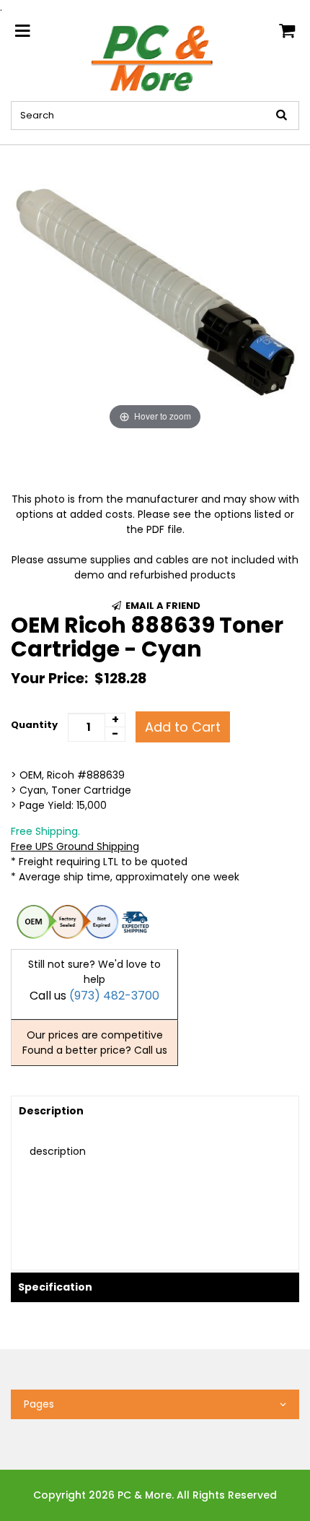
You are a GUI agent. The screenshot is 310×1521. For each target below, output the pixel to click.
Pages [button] (39, 1404)
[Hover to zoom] (155, 289)
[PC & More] (155, 57)
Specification (55, 1287)
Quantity (34, 725)
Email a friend (161, 605)
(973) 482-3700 (114, 995)
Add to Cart (183, 727)
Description (51, 1111)
